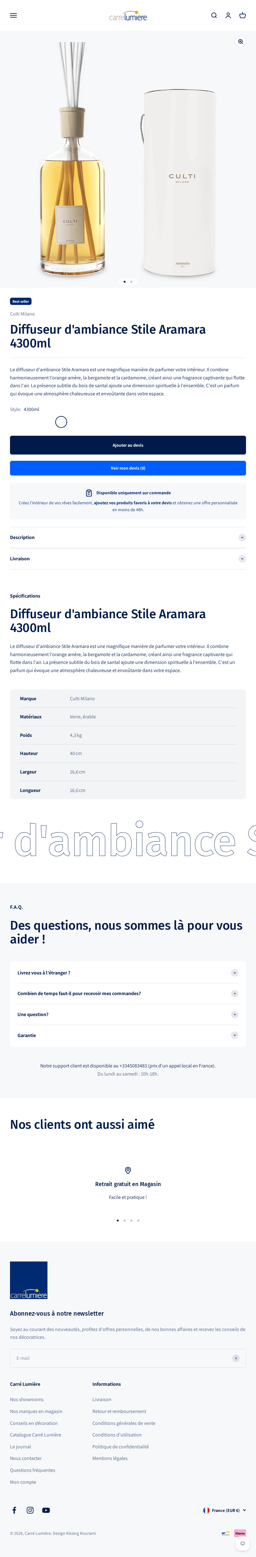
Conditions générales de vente (123, 1423)
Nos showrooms (27, 1399)
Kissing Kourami (81, 1533)
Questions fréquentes (32, 1470)
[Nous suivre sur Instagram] (30, 1510)
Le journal (20, 1446)
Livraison (101, 1399)
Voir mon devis (128, 468)
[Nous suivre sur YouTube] (46, 1510)
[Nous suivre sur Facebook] (14, 1510)
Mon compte (23, 1482)
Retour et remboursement (119, 1411)
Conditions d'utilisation (117, 1434)
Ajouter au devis (128, 445)
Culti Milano (22, 314)
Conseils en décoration (34, 1423)
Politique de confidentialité (120, 1446)
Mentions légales (110, 1458)
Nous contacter (26, 1458)
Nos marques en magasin (36, 1411)
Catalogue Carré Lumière (35, 1434)
